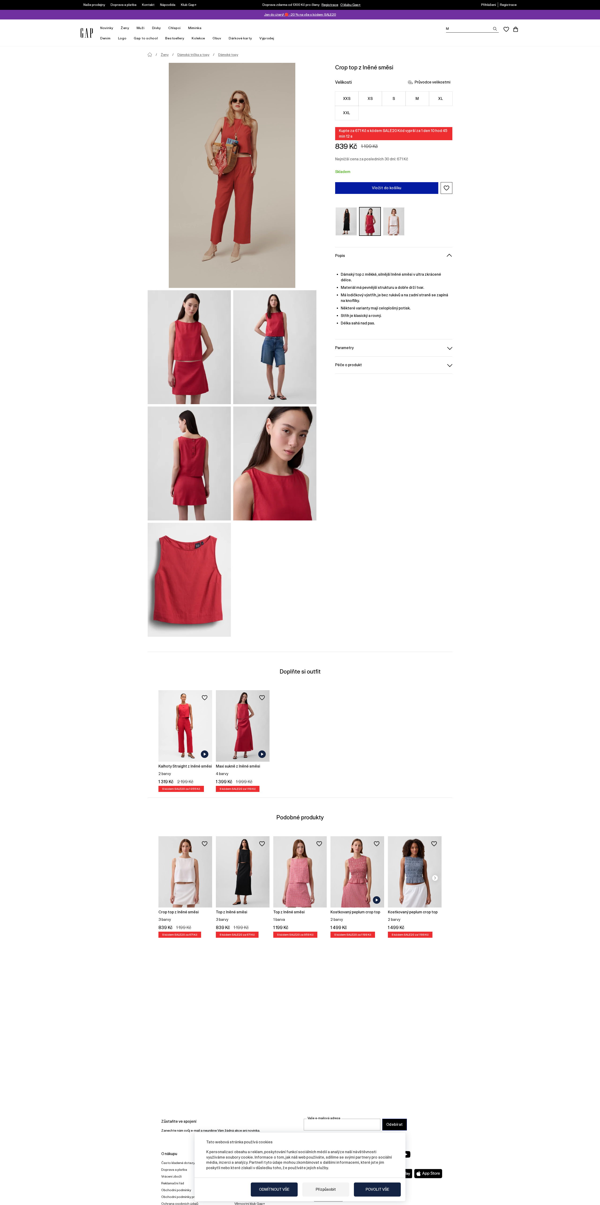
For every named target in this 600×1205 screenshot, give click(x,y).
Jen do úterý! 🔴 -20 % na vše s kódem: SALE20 (300, 14)
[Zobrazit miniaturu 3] (189, 463)
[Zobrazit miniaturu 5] (189, 580)
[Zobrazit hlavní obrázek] (232, 175)
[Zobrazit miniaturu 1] (189, 347)
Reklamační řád (172, 1183)
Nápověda (167, 5)
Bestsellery (174, 38)
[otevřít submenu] (115, 28)
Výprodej (266, 38)
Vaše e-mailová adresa (324, 1118)
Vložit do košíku (386, 188)
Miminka (195, 28)
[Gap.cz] (87, 33)
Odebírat (394, 1124)
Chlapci (174, 28)
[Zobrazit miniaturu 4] (274, 463)
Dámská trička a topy (193, 54)
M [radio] (417, 98)
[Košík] (515, 29)
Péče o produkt (348, 365)
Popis (340, 255)
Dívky (156, 28)
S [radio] (394, 98)
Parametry (344, 348)
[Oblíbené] (506, 29)
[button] (446, 188)
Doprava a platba (123, 5)
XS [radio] (370, 98)
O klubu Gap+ (350, 5)
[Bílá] (394, 221)
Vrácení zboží (171, 1176)
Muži (141, 28)
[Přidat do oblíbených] (204, 697)
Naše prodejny (94, 5)
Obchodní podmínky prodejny (183, 1197)
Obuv (217, 38)
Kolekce (198, 38)
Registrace (330, 5)
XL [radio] (440, 98)
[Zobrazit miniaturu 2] (274, 347)
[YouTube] (406, 1154)
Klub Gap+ (189, 5)
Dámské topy (228, 54)
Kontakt (148, 5)
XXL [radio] (346, 113)
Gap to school (146, 38)
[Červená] (370, 221)
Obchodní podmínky (176, 1190)
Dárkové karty (240, 38)
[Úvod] (150, 55)
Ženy (125, 28)
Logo (122, 38)
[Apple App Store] (428, 1173)
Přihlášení (488, 5)
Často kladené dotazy (178, 1163)
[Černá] (346, 221)
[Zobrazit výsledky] (495, 29)
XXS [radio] (346, 98)
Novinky (106, 28)
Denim (105, 38)
